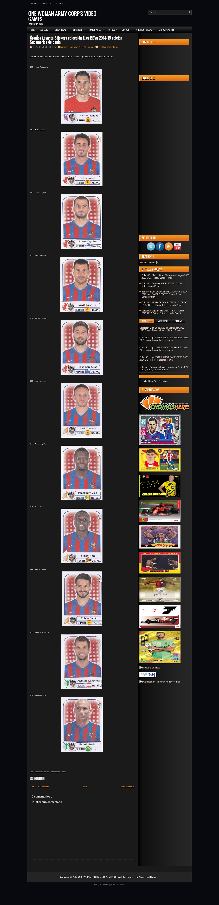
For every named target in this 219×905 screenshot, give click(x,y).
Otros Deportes (168, 29)
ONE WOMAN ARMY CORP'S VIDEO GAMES (62, 16)
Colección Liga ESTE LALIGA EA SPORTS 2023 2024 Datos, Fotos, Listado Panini (163, 358)
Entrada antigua (127, 787)
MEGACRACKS (61, 29)
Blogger (154, 877)
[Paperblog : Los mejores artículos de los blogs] (147, 676)
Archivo (178, 321)
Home (32, 29)
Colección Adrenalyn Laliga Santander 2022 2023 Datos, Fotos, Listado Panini (163, 368)
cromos (65, 47)
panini (91, 47)
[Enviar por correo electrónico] (31, 778)
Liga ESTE (45, 29)
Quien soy (46, 4)
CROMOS (127, 29)
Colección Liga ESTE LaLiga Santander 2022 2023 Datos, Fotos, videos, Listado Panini (161, 329)
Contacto (61, 4)
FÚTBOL (112, 29)
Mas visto (147, 321)
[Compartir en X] (39, 778)
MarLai (122, 884)
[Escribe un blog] (35, 778)
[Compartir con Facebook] (42, 778)
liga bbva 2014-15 (78, 47)
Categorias (163, 321)
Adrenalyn (79, 29)
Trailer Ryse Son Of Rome (154, 381)
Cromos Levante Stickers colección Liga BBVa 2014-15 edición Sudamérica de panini (76, 40)
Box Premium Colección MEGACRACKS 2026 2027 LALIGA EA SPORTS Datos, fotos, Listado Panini (164, 294)
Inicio (33, 4)
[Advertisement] (164, 135)
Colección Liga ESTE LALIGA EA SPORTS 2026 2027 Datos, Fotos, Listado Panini (163, 312)
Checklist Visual (145, 29)
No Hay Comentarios (108, 47)
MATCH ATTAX (96, 29)
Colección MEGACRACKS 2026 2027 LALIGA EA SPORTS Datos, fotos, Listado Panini (164, 303)
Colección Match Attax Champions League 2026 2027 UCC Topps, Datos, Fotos (165, 276)
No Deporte (36, 35)
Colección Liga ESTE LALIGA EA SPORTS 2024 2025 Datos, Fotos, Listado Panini (163, 348)
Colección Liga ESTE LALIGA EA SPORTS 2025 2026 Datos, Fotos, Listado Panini (163, 338)
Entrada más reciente (40, 787)
